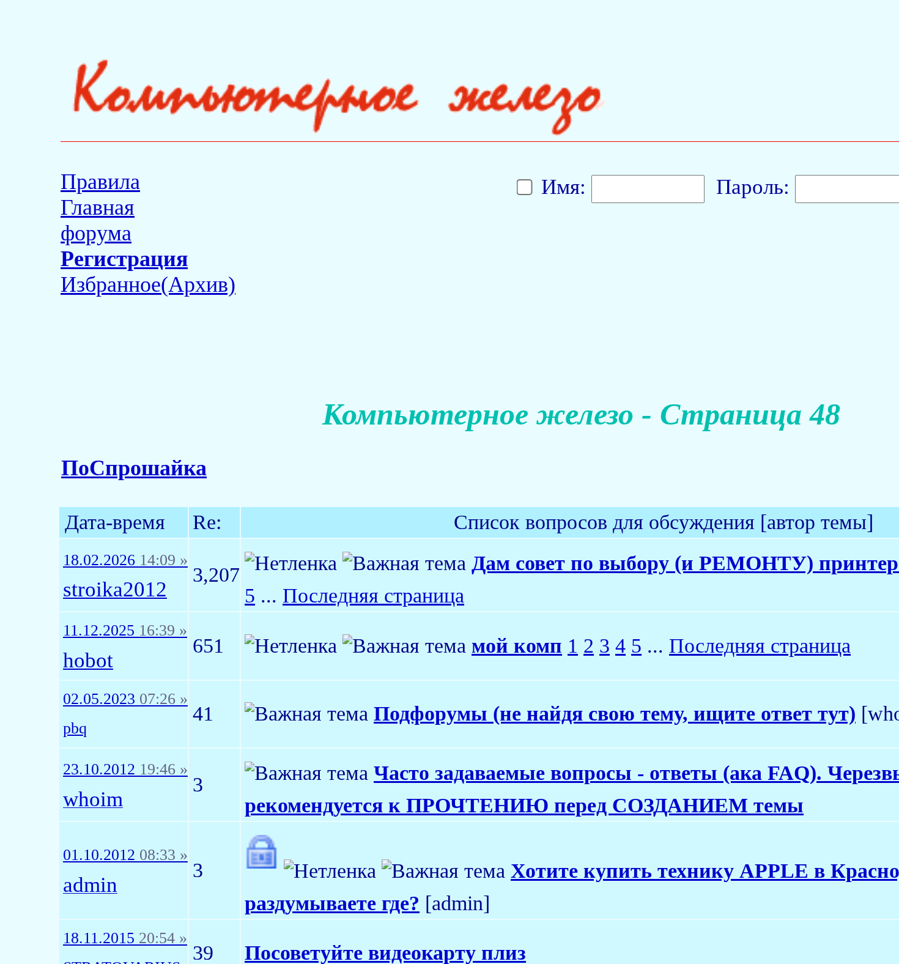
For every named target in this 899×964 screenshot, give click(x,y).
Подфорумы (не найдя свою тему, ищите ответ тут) (615, 713)
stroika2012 (115, 590)
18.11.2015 (125, 938)
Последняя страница (373, 595)
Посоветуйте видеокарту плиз (385, 952)
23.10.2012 (125, 769)
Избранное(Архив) (148, 284)
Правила (100, 181)
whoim (93, 800)
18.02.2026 (125, 560)
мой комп (517, 645)
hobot (88, 661)
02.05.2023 (125, 699)
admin (90, 885)
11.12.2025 (125, 630)
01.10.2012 (125, 855)
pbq (75, 728)
